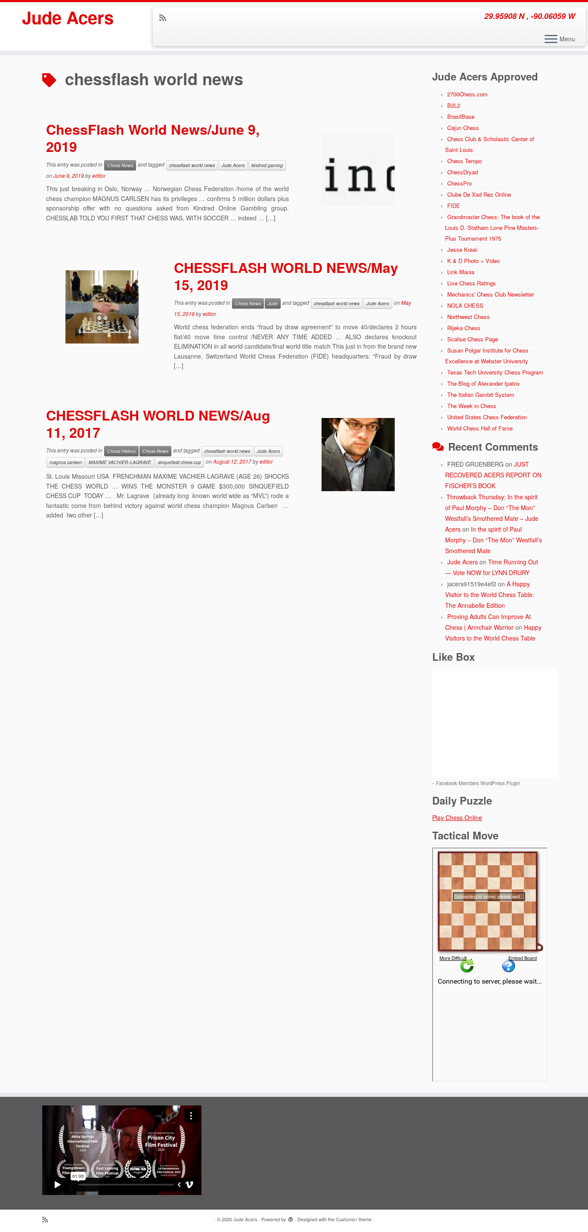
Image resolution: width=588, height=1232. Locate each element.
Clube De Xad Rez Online (479, 194)
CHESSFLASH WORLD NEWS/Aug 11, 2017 (158, 423)
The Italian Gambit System (480, 394)
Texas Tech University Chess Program (495, 372)
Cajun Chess (463, 128)
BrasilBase (460, 116)
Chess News (120, 165)
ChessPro (459, 183)
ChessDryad (462, 172)
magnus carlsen (66, 462)
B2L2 (453, 105)
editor (98, 175)
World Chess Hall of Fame (480, 428)
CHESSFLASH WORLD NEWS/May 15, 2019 (286, 275)
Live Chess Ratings (471, 283)
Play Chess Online (457, 817)
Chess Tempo (464, 161)
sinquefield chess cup (179, 462)
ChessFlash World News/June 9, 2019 (153, 137)
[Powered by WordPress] (291, 1217)
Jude (273, 303)
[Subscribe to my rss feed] (165, 17)
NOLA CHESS (465, 305)
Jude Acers (68, 17)
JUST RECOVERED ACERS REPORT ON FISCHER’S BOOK (493, 475)
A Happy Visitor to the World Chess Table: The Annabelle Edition (489, 594)
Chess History (121, 451)
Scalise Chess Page (472, 339)
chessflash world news (192, 165)
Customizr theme (353, 1219)
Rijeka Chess (463, 328)
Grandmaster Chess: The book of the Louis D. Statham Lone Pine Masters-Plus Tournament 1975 (492, 227)
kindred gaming (267, 165)
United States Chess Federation (487, 417)
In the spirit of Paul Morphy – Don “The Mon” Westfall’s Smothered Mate (493, 540)
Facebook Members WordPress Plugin (478, 783)
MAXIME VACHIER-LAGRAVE (120, 462)
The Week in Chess (471, 406)
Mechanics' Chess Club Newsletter (490, 294)
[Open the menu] (551, 39)
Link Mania (460, 272)
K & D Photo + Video (473, 261)
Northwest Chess (468, 317)
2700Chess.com (467, 94)
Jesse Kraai (462, 249)
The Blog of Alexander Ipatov (483, 383)
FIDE (453, 205)
